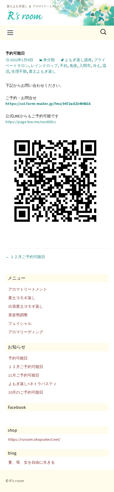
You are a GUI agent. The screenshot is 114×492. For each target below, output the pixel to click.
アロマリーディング (25, 331)
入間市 (85, 65)
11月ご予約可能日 (23, 375)
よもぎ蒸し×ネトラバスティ (32, 383)
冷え (96, 65)
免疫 (73, 65)
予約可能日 (18, 358)
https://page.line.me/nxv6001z (31, 121)
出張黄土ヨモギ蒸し (25, 306)
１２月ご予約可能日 (25, 256)
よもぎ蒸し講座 (78, 59)
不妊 (64, 65)
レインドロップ (44, 65)
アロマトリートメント (27, 289)
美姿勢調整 (18, 314)
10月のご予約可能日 (25, 392)
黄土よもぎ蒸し (42, 71)
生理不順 (19, 71)
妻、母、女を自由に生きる (31, 462)
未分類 (49, 59)
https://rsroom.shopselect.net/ (34, 439)
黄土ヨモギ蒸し (21, 297)
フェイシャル (20, 323)
